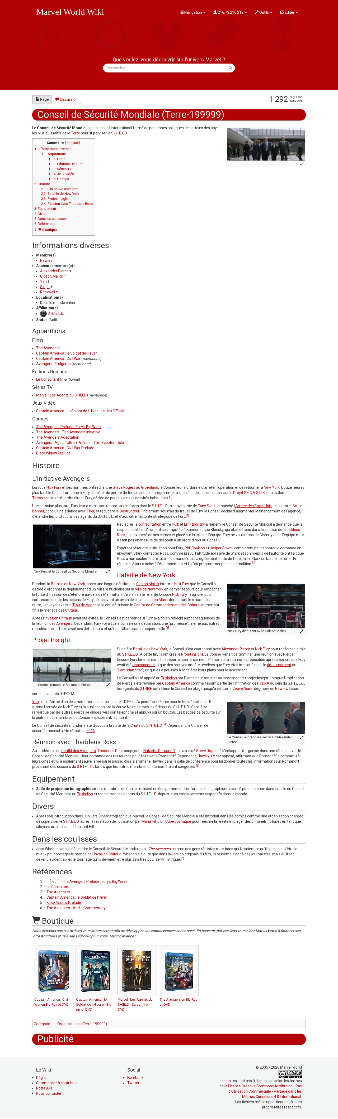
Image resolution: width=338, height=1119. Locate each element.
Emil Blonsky (194, 524)
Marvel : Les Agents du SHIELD (61, 395)
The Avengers (48, 348)
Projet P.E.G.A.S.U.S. (249, 493)
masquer (72, 143)
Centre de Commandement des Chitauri (167, 605)
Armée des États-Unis (253, 506)
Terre (75, 133)
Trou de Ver (82, 605)
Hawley (46, 260)
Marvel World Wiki (70, 12)
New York (272, 487)
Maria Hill (149, 821)
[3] (167, 627)
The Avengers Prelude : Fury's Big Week (68, 427)
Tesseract (40, 498)
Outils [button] (264, 12)
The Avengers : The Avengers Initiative (68, 432)
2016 (90, 731)
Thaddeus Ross (110, 751)
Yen (43, 281)
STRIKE (146, 688)
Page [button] (44, 99)
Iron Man (159, 600)
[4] (165, 724)
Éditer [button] (289, 12)
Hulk (175, 524)
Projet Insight (51, 640)
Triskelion (169, 678)
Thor (90, 511)
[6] (182, 858)
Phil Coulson (195, 548)
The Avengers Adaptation (57, 437)
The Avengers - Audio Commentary (76, 908)
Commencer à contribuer (57, 1083)
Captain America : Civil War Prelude (65, 448)
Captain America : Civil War (58, 358)
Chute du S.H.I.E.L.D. (146, 725)
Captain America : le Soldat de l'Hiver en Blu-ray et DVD (94, 1004)
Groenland (149, 487)
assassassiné (143, 665)
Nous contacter (49, 1093)
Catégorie (42, 1024)
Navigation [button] (193, 12)
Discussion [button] (69, 99)
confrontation (149, 524)
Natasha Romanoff (159, 751)
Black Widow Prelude (53, 453)
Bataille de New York (146, 575)
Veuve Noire (242, 688)
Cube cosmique (178, 821)
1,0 (49, 880)
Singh (45, 287)
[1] (170, 497)
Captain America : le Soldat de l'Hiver (66, 353)
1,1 (59, 880)
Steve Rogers (124, 487)
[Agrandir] (302, 164)
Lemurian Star (130, 670)
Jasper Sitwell (221, 548)
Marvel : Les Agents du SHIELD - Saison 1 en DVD (135, 1004)
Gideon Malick (51, 276)
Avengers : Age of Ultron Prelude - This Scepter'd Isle (80, 442)
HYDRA (263, 683)
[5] (197, 765)
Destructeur (129, 511)
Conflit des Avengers (78, 751)
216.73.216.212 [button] (230, 12)
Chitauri (71, 610)
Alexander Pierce (54, 271)
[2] (253, 563)
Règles (42, 1078)
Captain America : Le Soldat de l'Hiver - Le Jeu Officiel (80, 411)
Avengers (64, 623)
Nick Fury (53, 487)
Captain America (176, 683)
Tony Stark (207, 506)
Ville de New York (149, 589)
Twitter (133, 1083)
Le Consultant (47, 379)
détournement (279, 665)
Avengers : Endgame (53, 364)
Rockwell (47, 292)
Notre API (44, 1088)
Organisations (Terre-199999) (82, 1024)
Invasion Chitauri (58, 618)
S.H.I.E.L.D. (119, 133)
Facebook (135, 1078)
